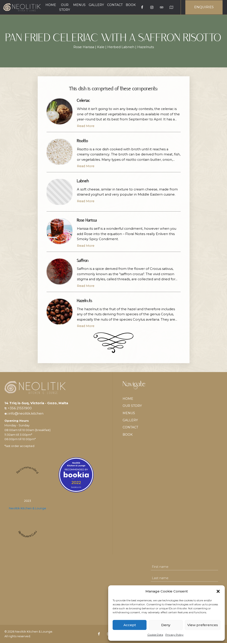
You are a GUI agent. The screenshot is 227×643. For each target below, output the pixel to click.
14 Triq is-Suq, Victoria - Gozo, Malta (36, 403)
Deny (165, 625)
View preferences (202, 625)
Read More (85, 126)
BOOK (131, 5)
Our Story (64, 7)
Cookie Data (155, 634)
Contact (115, 5)
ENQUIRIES (204, 7)
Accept (129, 625)
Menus (79, 5)
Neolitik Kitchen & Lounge (27, 508)
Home (50, 5)
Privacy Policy (174, 634)
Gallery (96, 5)
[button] (218, 591)
